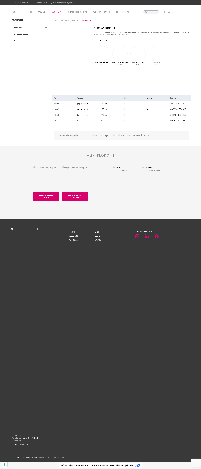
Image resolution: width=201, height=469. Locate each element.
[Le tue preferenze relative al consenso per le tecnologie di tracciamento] (4, 464)
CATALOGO (74, 236)
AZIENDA (73, 240)
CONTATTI (99, 240)
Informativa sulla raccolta (74, 465)
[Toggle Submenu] (46, 27)
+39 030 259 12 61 (22, 3)
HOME (72, 232)
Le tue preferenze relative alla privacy (112, 465)
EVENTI (98, 232)
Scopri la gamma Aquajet (46, 196)
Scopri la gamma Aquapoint (74, 196)
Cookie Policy (61, 458)
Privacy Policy (53, 458)
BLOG (97, 236)
